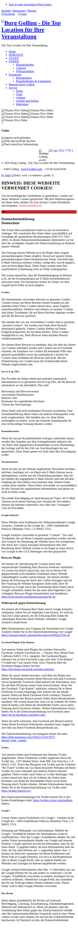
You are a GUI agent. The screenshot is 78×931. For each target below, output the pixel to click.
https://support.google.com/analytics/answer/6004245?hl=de (35, 635)
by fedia (6, 175)
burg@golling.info (31, 169)
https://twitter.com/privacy (16, 790)
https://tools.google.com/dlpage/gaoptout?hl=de (28, 596)
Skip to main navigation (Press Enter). (30, 4)
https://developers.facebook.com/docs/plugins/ (27, 669)
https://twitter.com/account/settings (52, 800)
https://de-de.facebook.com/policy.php (23, 714)
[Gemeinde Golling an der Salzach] (1, 150)
